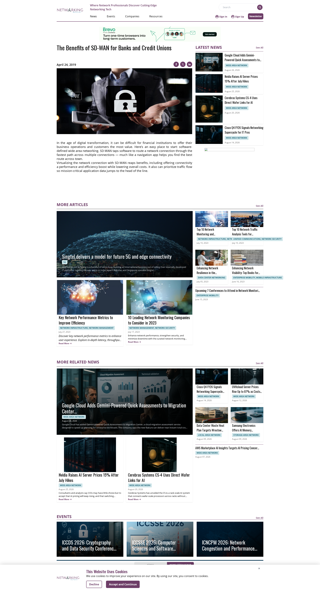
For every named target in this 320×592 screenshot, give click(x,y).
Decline (94, 584)
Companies (132, 16)
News (93, 16)
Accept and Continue (123, 584)
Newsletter (255, 16)
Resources (155, 16)
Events (111, 16)
